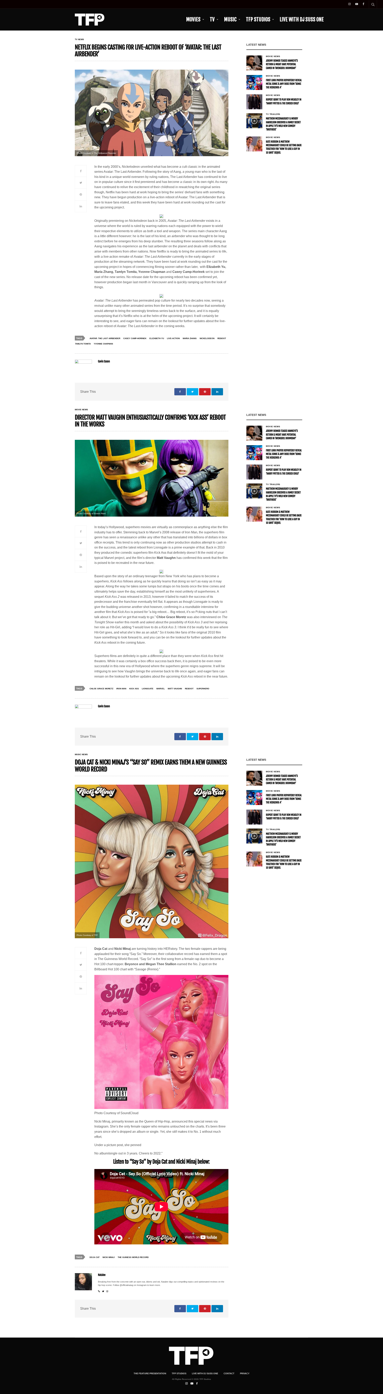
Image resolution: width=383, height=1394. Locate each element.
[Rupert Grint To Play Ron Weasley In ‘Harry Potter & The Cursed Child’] (254, 101)
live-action (173, 338)
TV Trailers (273, 114)
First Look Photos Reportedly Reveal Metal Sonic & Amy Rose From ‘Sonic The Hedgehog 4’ (284, 84)
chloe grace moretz (101, 689)
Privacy (244, 1373)
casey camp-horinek (134, 338)
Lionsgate (147, 689)
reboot (221, 338)
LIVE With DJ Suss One (302, 19)
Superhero (202, 689)
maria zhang (190, 338)
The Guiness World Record (133, 1257)
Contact (229, 1373)
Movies (193, 19)
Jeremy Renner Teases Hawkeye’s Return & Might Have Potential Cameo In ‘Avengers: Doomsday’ (282, 64)
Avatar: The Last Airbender (105, 338)
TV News (79, 39)
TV (212, 19)
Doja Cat (95, 1257)
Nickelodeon (207, 338)
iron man (121, 689)
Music (230, 19)
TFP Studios (258, 19)
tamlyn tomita (83, 344)
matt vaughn (175, 689)
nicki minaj (109, 1257)
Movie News (273, 56)
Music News (81, 755)
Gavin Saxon (104, 361)
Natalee (102, 1275)
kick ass (134, 689)
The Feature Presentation (150, 1373)
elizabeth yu (156, 338)
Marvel (160, 689)
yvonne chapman (103, 344)
